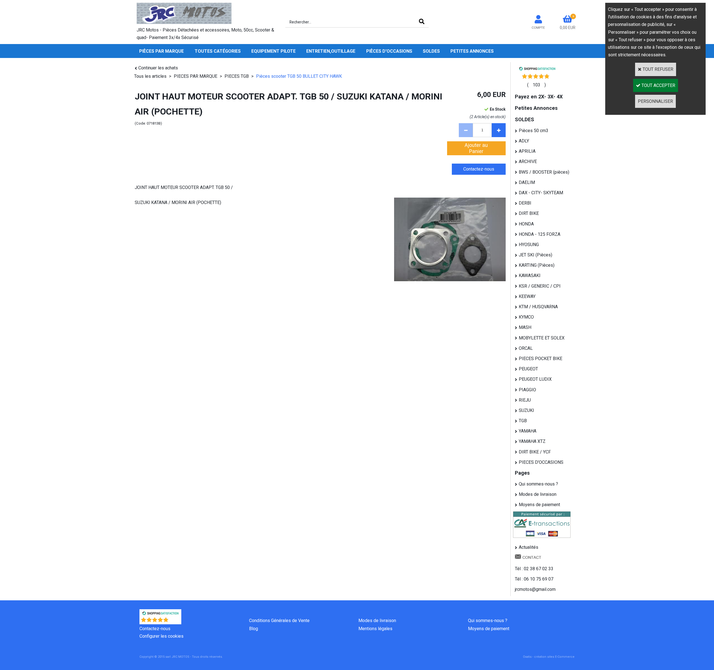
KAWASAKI (530, 275)
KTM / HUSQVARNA (538, 306)
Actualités (528, 547)
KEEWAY (527, 296)
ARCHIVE (528, 161)
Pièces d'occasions (389, 51)
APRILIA (527, 151)
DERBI (525, 203)
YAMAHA (527, 431)
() (536, 85)
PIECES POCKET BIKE (540, 358)
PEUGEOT (528, 369)
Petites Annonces (472, 51)
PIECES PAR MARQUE (196, 76)
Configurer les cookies (161, 636)
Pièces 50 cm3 (533, 130)
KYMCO (526, 317)
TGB (523, 420)
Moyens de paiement (539, 504)
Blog (253, 628)
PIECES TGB (237, 76)
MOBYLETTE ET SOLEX (542, 338)
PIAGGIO (527, 389)
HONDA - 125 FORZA (539, 234)
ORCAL (526, 348)
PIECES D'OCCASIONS (541, 462)
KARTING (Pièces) (536, 265)
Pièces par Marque (161, 51)
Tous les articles (150, 76)
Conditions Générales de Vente (279, 620)
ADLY (524, 141)
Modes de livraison (537, 494)
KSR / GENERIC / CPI (540, 286)
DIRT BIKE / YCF (535, 452)
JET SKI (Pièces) (535, 255)
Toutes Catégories (218, 51)
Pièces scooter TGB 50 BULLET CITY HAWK (299, 76)
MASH (525, 327)
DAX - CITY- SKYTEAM (541, 192)
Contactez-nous (154, 628)
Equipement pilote (273, 51)
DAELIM (527, 182)
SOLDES (431, 51)
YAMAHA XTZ (532, 441)
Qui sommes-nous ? (538, 484)
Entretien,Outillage (330, 51)
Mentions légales (375, 628)
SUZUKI (526, 410)
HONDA (526, 224)
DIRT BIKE (529, 213)
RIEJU (525, 400)
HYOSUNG (529, 244)
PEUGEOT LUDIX (535, 379)
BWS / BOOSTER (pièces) (544, 172)
